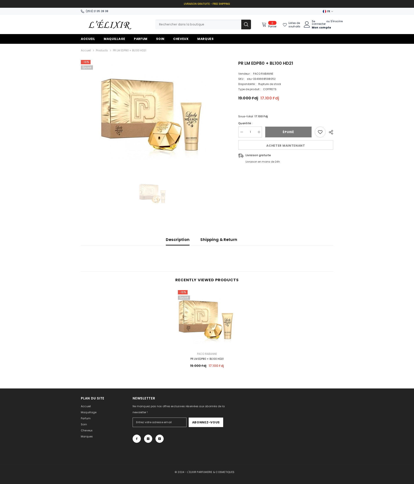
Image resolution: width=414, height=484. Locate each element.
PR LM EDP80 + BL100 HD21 (207, 359)
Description (178, 239)
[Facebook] (137, 439)
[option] (153, 114)
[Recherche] (203, 24)
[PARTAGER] (329, 132)
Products (102, 50)
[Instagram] (148, 439)
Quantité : (245, 123)
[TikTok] (159, 439)
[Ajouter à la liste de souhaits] (320, 132)
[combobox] (198, 24)
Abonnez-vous (206, 422)
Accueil (86, 50)
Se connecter (319, 22)
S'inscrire (337, 21)
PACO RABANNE (263, 73)
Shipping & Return (218, 239)
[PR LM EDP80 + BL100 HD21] (207, 319)
